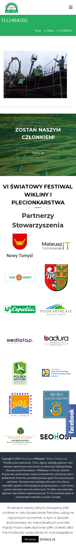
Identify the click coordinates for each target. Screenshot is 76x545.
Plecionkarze (26, 458)
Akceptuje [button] (30, 539)
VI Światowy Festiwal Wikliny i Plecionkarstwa (38, 194)
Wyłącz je (47, 539)
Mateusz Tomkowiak (56, 458)
